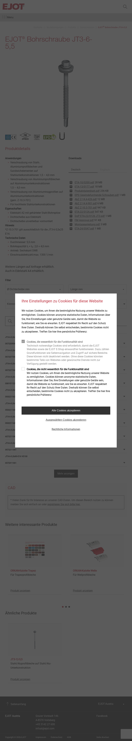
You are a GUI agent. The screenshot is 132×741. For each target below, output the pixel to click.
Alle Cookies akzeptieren (66, 410)
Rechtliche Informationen (66, 429)
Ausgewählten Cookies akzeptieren (66, 419)
